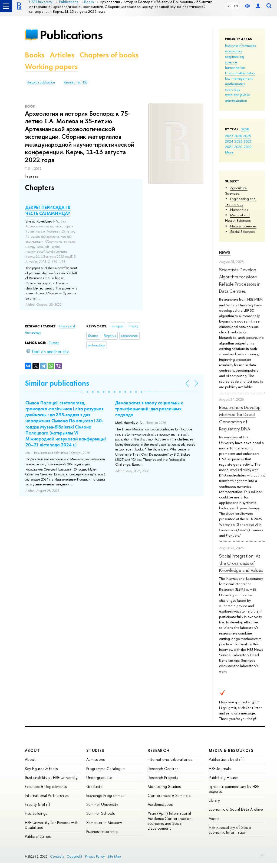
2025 (247, 135)
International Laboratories (170, 759)
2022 (248, 141)
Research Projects (163, 777)
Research (159, 750)
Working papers (51, 66)
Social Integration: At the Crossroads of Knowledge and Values (241, 563)
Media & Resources (231, 750)
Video (214, 818)
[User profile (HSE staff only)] (258, 6)
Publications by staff (226, 759)
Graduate (94, 786)
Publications (71, 35)
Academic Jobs (160, 804)
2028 (245, 129)
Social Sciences (242, 231)
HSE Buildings (36, 813)
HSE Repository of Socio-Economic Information (230, 830)
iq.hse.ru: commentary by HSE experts (234, 789)
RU (229, 6)
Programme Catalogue (105, 768)
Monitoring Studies (164, 786)
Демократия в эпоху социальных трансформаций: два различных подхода (149, 409)
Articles (62, 55)
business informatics (240, 45)
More (229, 152)
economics (233, 51)
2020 (238, 146)
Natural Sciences (243, 226)
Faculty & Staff (38, 804)
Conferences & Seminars (169, 795)
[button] (82, 392)
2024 (229, 141)
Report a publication (41, 82)
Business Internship (102, 831)
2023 (238, 141)
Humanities (239, 209)
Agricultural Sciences (236, 190)
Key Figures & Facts (41, 768)
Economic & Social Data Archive (236, 809)
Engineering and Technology (240, 201)
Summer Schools (100, 813)
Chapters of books (109, 55)
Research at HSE (75, 82)
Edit (262, 855)
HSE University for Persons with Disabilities (51, 825)
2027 (229, 135)
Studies (95, 750)
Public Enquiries (38, 836)
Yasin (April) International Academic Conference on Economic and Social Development (170, 821)
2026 (238, 135)
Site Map (114, 856)
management (242, 78)
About (32, 750)
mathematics (235, 83)
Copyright (74, 856)
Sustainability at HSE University (51, 777)
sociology (232, 89)
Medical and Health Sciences (237, 217)
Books (34, 55)
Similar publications (57, 383)
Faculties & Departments (46, 786)
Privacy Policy (95, 856)
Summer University (102, 804)
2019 (248, 146)
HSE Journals (219, 768)
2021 (229, 146)
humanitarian (235, 67)
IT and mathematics (240, 72)
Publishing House (223, 777)
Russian (54, 343)
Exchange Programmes (105, 795)
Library (214, 800)
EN (236, 6)
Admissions (95, 759)
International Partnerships (46, 795)
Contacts (57, 856)
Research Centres (163, 768)
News (224, 252)
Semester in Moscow (104, 822)
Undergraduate (99, 777)
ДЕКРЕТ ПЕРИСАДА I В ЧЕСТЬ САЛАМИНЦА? (48, 210)
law (227, 78)
